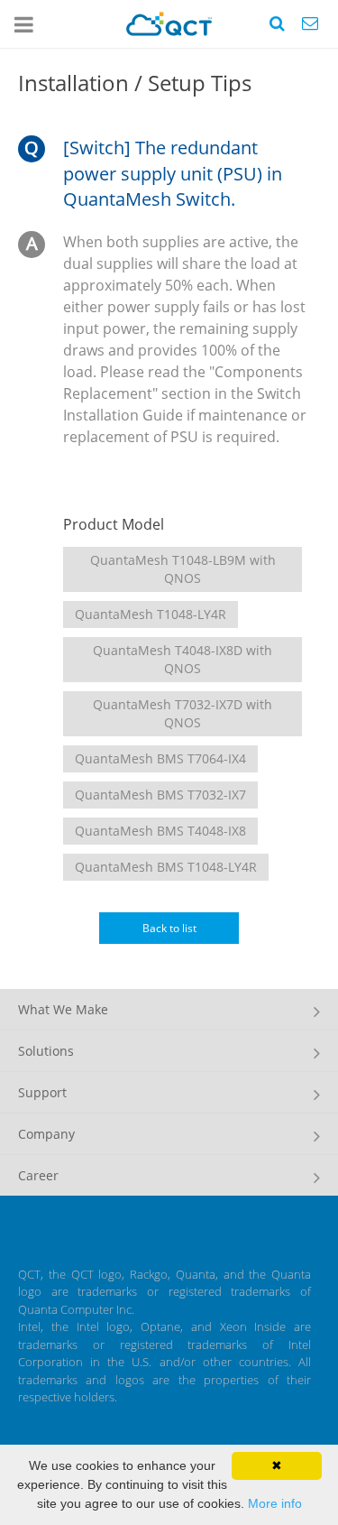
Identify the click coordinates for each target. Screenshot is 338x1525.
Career (38, 1175)
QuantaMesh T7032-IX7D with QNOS (182, 713)
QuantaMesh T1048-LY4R (150, 614)
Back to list (169, 928)
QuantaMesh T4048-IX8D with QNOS (182, 659)
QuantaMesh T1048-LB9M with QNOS (183, 569)
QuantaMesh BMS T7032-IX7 (160, 794)
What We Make (63, 1009)
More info (275, 1503)
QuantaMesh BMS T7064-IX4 (160, 758)
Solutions (46, 1050)
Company (46, 1133)
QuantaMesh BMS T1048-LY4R (166, 866)
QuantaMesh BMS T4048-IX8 (160, 830)
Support (42, 1092)
